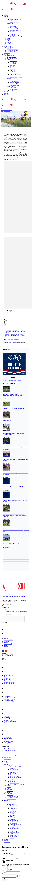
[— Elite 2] (18, 870)
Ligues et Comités (14, 22)
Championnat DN (8, 668)
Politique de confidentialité (10, 750)
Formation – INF (8, 636)
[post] (6, 391)
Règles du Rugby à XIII (12, 58)
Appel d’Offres (7, 733)
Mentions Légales (8, 749)
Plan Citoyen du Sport (15, 74)
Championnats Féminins (9, 671)
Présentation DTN (14, 34)
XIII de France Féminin (12, 49)
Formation (12, 90)
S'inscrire (5, 622)
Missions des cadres (14, 35)
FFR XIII (6, 16)
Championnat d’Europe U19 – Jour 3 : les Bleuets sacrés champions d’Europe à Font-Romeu (15, 544)
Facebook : (5, 380)
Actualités (6, 15)
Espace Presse (10, 43)
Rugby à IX (12, 65)
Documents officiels (14, 28)
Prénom (17, 875)
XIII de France (10, 47)
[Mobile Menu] (1, 108)
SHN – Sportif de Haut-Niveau (17, 36)
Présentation (9, 18)
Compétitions (7, 53)
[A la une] (18, 867)
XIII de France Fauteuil (12, 50)
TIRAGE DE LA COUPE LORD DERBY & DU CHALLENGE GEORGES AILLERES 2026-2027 (13, 395)
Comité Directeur (8, 729)
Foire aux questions (8, 732)
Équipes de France (8, 46)
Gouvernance (10, 23)
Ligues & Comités (7, 111)
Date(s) (4, 872)
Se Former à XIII (11, 78)
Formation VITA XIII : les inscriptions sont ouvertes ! (14, 408)
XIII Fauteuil (13, 63)
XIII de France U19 (11, 51)
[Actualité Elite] (18, 868)
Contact (8, 45)
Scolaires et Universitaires (16, 77)
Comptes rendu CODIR (15, 30)
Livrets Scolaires (13, 75)
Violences (9, 39)
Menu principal (7, 757)
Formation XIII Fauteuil (15, 83)
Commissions (13, 26)
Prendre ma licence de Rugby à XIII (12, 712)
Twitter (10, 380)
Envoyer (4, 879)
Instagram (19, 380)
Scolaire (8, 41)
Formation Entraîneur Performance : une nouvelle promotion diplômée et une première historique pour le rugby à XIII (14, 515)
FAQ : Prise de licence (9, 713)
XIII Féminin (13, 62)
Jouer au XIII (10, 59)
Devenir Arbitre (13, 89)
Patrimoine (12, 20)
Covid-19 (6, 628)
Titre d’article (5, 850)
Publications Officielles (12, 27)
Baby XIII (12, 66)
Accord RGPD (6, 607)
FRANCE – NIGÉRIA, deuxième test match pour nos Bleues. (15, 446)
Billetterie (6, 91)
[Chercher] (15, 755)
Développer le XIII (11, 71)
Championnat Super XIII (10, 664)
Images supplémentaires (8, 860)
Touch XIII (12, 67)
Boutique (6, 93)
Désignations (7, 630)
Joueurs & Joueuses (14, 82)
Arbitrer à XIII (10, 86)
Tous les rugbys (13, 61)
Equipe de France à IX (9, 694)
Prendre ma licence (11, 55)
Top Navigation (7, 759)
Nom (3, 604)
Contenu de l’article (7, 853)
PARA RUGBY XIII (7, 420)
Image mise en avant (7, 854)
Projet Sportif (10, 32)
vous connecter (13, 342)
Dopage (8, 38)
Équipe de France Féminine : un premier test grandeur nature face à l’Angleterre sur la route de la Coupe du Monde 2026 (16, 530)
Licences (6, 632)
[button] (15, 320)
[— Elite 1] (18, 869)
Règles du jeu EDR (11, 57)
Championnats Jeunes (9, 672)
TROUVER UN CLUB (6, 110)
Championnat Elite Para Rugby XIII (12, 670)
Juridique (12, 31)
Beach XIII (12, 69)
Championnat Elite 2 (9, 666)
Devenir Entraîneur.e (14, 81)
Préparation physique (14, 85)
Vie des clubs (7, 54)
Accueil (5, 14)
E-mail (4, 606)
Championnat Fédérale (9, 667)
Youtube (14, 380)
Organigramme (13, 24)
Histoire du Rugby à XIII (15, 19)
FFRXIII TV (7, 94)
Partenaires (9, 42)
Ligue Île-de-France (13, 159)
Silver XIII (12, 70)
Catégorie (5, 870)
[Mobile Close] (1, 753)
